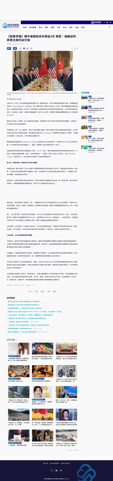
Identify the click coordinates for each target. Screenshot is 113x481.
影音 (83, 27)
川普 (36, 291)
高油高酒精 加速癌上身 (15, 381)
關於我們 (45, 463)
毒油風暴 (32, 27)
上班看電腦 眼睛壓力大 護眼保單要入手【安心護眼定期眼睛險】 (18, 359)
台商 (58, 27)
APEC (30, 291)
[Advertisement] (56, 10)
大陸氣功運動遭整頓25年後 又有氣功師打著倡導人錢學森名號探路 (66, 424)
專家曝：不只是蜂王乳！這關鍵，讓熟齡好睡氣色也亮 (42, 403)
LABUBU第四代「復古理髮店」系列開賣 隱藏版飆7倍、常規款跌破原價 (30, 315)
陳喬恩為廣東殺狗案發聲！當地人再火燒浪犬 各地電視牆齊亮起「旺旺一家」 (42, 358)
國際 (52, 27)
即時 (25, 27)
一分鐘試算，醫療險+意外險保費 (18, 322)
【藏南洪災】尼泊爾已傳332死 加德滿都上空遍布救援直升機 (27, 318)
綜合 (65, 27)
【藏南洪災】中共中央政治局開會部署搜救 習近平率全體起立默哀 (66, 358)
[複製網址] (27, 48)
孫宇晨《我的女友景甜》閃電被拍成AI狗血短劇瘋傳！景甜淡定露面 (42, 444)
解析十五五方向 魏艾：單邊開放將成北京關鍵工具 (66, 401)
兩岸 (46, 27)
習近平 (42, 291)
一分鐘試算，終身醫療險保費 (17, 445)
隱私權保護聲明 (54, 463)
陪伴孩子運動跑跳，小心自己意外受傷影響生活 (22, 332)
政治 (40, 27)
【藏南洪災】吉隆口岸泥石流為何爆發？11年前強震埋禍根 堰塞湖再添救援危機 (66, 380)
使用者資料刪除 (65, 463)
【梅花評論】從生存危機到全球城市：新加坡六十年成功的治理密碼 (28, 325)
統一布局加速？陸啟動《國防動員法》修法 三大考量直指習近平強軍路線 (42, 424)
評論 (71, 27)
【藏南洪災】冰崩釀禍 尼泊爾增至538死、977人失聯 (18, 424)
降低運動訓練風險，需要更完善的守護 (19, 328)
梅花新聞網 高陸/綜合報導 (14, 99)
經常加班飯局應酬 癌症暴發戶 (41, 381)
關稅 (54, 291)
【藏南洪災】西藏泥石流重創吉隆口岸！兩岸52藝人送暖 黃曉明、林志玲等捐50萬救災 (66, 444)
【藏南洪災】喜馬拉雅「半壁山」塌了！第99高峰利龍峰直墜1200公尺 (18, 401)
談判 (49, 291)
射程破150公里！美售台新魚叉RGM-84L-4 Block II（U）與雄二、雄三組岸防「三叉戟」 (35, 312)
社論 (77, 27)
